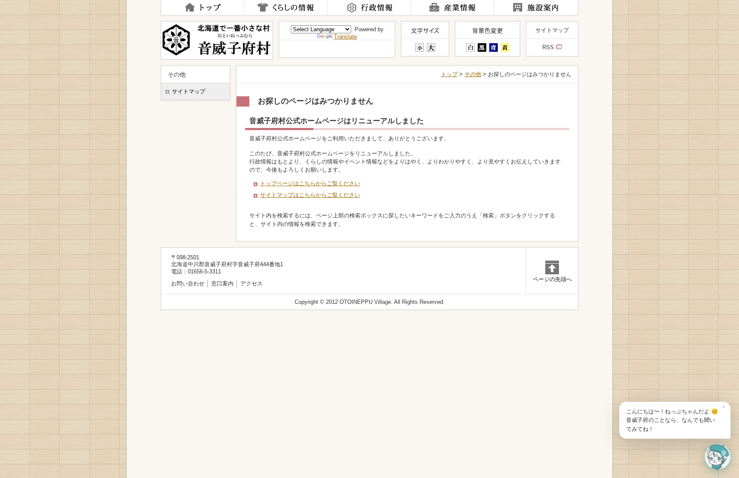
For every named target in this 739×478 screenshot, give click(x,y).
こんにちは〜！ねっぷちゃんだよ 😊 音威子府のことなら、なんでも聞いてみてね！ (672, 420)
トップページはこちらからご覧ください (310, 183)
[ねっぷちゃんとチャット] (717, 456)
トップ (449, 74)
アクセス (251, 283)
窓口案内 (222, 283)
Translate (345, 36)
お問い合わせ (187, 283)
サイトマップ (552, 30)
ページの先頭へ (552, 279)
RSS (548, 47)
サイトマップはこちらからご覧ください (310, 195)
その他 (472, 74)
